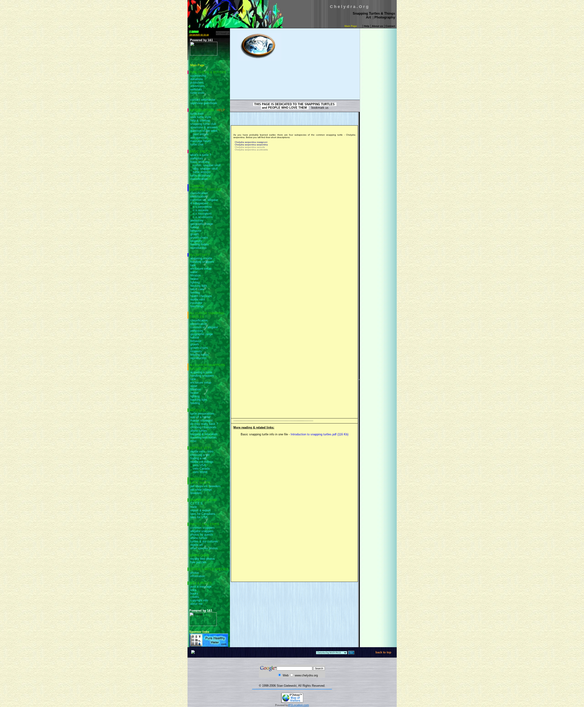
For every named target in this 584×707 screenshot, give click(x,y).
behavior (195, 230)
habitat (194, 227)
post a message (200, 586)
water (193, 272)
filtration (195, 275)
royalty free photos (202, 558)
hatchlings (197, 306)
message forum (200, 141)
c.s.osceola (200, 210)
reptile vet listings (202, 461)
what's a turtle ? (200, 155)
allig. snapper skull (205, 168)
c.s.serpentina (202, 206)
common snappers (202, 527)
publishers (197, 82)
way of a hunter (200, 417)
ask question (198, 137)
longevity (196, 241)
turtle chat (196, 144)
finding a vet (198, 458)
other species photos (204, 548)
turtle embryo (201, 172)
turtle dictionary (200, 175)
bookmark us (318, 107)
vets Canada (201, 468)
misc (193, 441)
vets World (200, 472)
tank (193, 265)
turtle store (197, 93)
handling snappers (202, 261)
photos (194, 572)
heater (194, 279)
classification (199, 179)
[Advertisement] (318, 61)
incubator (196, 303)
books (194, 593)
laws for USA (199, 517)
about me (196, 603)
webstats (196, 89)
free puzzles (198, 562)
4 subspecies (199, 203)
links (193, 590)
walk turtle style (200, 117)
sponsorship (198, 75)
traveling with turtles (203, 437)
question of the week (204, 130)
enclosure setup (200, 268)
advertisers (197, 86)
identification (198, 196)
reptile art (196, 545)
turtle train (196, 113)
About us (377, 26)
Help (366, 26)
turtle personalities (202, 413)
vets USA (199, 465)
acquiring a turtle (201, 258)
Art (368, 17)
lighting (195, 282)
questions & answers (204, 127)
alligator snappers (202, 531)
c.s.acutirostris (203, 217)
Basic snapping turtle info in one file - (294, 434)
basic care (197, 289)
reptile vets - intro (201, 451)
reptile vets (197, 299)
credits (194, 597)
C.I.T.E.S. (196, 503)
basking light (198, 285)
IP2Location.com (298, 705)
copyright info (199, 600)
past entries (201, 134)
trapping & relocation (203, 434)
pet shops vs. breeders (205, 486)
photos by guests (201, 534)
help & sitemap (200, 120)
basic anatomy (200, 161)
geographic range (201, 224)
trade (193, 507)
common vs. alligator (204, 200)
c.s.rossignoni (202, 213)
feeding (195, 292)
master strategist (201, 420)
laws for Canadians (202, 513)
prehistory (196, 158)
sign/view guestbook (203, 103)
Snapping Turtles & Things (374, 13)
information (197, 576)
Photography (384, 17)
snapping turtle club (203, 124)
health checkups (201, 296)
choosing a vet (200, 455)
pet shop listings (201, 489)
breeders (196, 493)
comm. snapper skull (207, 165)
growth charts (199, 237)
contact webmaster (202, 99)
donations (196, 79)
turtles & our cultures (204, 541)
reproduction (198, 248)
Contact (390, 26)
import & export (200, 510)
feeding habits (199, 244)
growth (194, 234)
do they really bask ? (204, 424)
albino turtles (198, 430)
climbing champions (203, 427)
